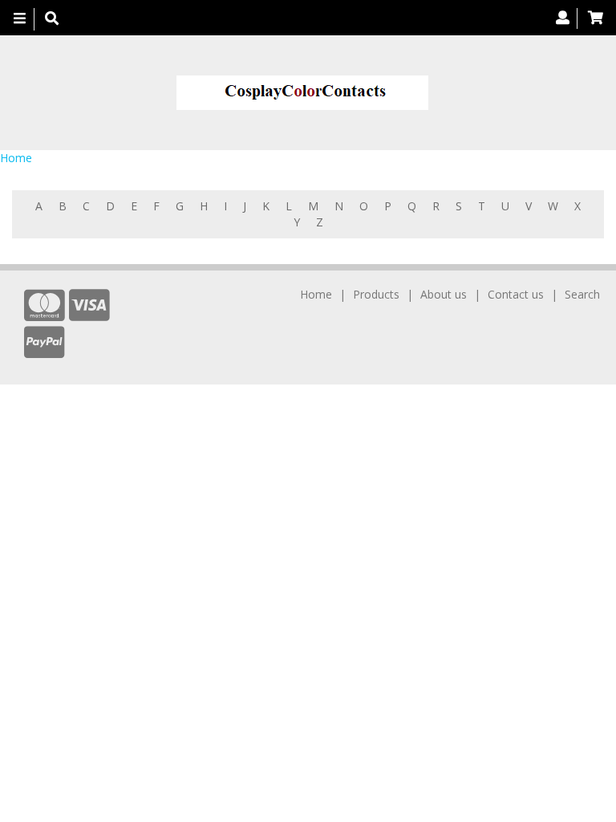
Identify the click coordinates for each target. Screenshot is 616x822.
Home (16, 157)
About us (443, 294)
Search (582, 294)
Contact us (516, 294)
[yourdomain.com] (302, 92)
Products (376, 294)
